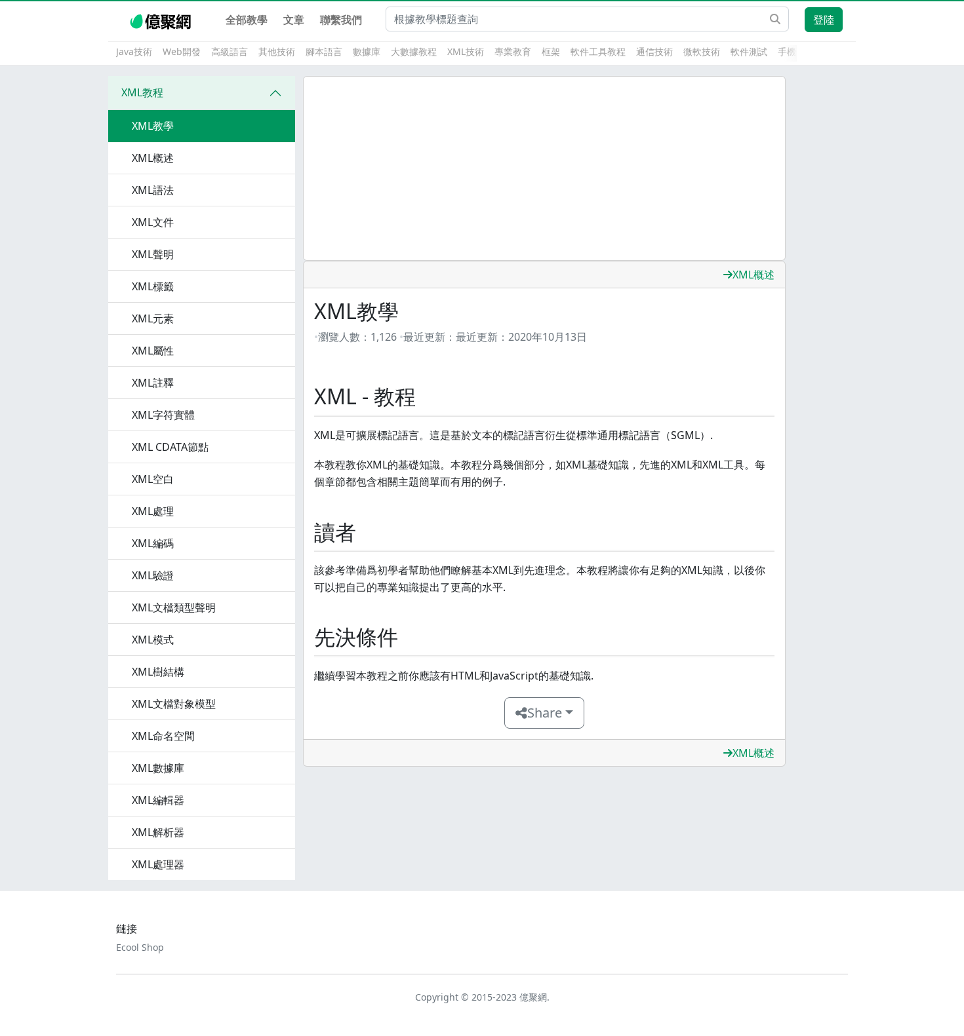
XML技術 (465, 51)
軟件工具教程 (598, 51)
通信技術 (654, 51)
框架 (551, 51)
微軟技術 (701, 51)
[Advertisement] (544, 168)
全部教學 (247, 19)
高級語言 (229, 51)
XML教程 (142, 92)
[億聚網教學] (161, 20)
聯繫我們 (341, 19)
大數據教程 (414, 51)
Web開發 (182, 51)
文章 (293, 19)
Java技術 (134, 51)
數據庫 (366, 51)
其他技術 (276, 51)
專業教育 (512, 51)
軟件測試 (749, 51)
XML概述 (753, 274)
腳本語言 (324, 51)
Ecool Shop (140, 947)
